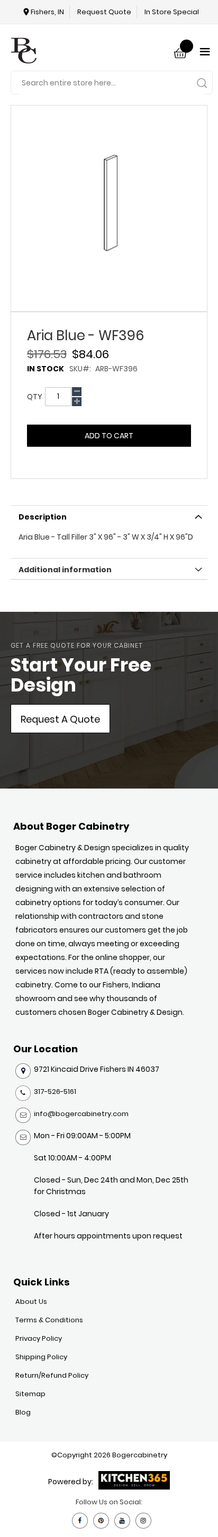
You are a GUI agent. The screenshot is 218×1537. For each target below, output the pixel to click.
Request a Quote (60, 719)
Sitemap (30, 1394)
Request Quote (104, 12)
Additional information (65, 569)
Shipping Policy (41, 1357)
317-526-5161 (55, 1092)
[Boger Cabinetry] (24, 51)
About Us (31, 1301)
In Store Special (171, 12)
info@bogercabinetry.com (81, 1114)
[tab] (109, 515)
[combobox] (111, 83)
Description (43, 517)
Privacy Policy (38, 1338)
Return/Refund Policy (51, 1375)
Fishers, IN (47, 12)
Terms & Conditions (49, 1320)
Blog (23, 1412)
